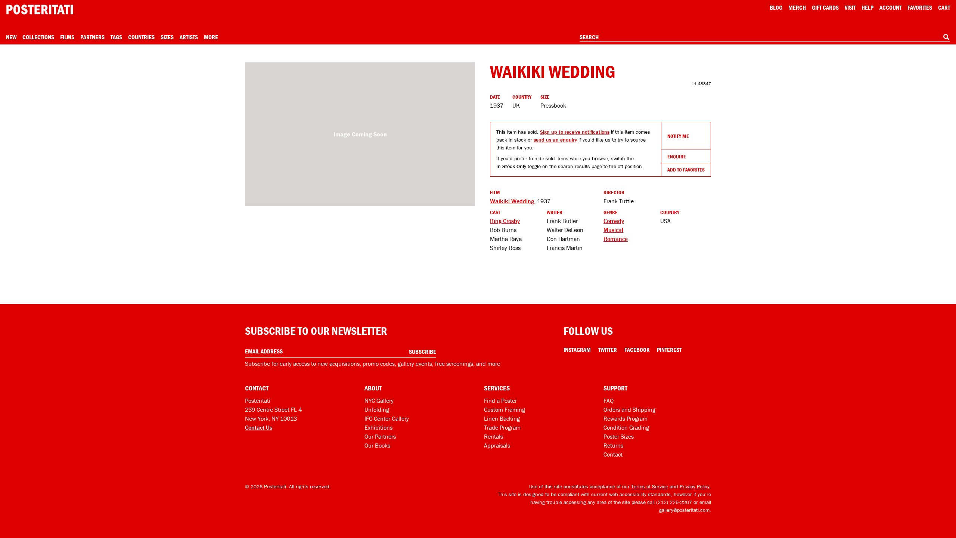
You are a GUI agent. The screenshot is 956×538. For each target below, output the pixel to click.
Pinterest (669, 349)
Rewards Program (625, 418)
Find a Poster (500, 400)
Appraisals (497, 445)
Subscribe (422, 351)
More (211, 37)
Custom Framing (504, 409)
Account (890, 7)
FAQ (608, 400)
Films (67, 37)
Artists (189, 37)
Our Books (377, 445)
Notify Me (678, 136)
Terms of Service (649, 486)
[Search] (946, 37)
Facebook (636, 349)
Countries (141, 37)
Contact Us (258, 427)
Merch (797, 7)
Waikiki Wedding (512, 201)
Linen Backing (502, 418)
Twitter (607, 349)
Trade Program (502, 427)
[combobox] (765, 37)
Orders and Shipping (629, 409)
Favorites (919, 7)
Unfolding (376, 409)
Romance (615, 238)
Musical (613, 230)
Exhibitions (378, 427)
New (11, 37)
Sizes (167, 37)
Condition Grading (626, 427)
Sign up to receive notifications (574, 132)
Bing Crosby (505, 221)
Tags (116, 37)
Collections (38, 37)
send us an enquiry (555, 139)
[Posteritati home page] (39, 9)
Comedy (613, 221)
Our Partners (380, 436)
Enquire (676, 156)
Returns (613, 445)
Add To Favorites (686, 169)
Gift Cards (825, 7)
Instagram (577, 349)
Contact (613, 454)
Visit (850, 7)
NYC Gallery (379, 400)
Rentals (493, 436)
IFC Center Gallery (386, 418)
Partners (92, 37)
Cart (944, 7)
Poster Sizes (618, 436)
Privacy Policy (695, 486)
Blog (776, 7)
